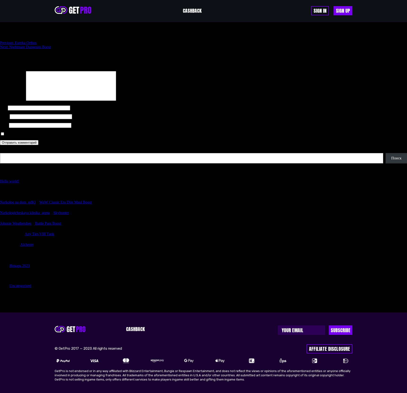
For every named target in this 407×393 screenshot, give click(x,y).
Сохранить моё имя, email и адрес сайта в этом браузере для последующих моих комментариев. (82, 134)
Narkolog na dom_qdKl (18, 202)
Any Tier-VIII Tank (39, 234)
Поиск (5, 151)
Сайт (4, 125)
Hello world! (9, 181)
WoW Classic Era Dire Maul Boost (65, 202)
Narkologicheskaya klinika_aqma (25, 213)
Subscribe (340, 330)
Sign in (319, 10)
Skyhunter (61, 213)
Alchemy (27, 245)
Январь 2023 (19, 266)
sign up (343, 10)
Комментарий (12, 99)
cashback (192, 10)
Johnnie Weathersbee (15, 223)
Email (4, 116)
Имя (3, 108)
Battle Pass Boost (48, 223)
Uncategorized (20, 286)
